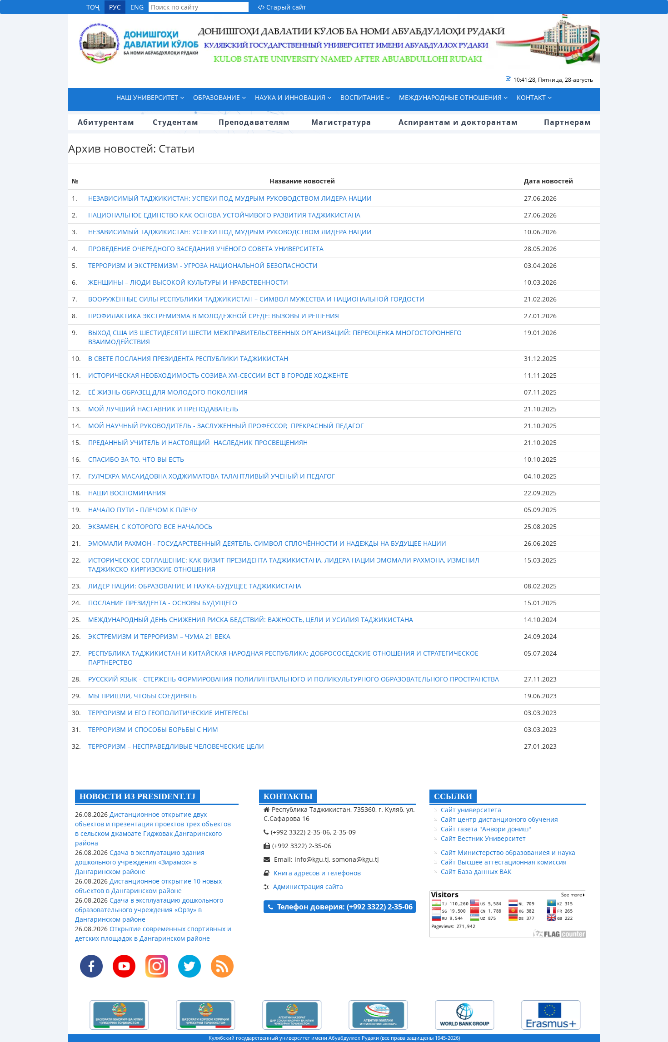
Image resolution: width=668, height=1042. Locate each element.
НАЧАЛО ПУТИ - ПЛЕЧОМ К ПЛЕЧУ (142, 509)
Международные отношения (451, 97)
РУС (115, 7)
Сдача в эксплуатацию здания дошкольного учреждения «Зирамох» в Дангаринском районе (139, 862)
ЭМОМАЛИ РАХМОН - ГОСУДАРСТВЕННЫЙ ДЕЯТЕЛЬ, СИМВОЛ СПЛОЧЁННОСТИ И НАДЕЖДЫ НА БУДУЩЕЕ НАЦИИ (267, 543)
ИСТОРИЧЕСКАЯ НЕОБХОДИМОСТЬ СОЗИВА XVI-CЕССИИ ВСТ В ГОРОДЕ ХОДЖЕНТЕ (218, 375)
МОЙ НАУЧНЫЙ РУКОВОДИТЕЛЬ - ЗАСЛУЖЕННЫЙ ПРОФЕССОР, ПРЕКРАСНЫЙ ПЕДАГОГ (226, 425)
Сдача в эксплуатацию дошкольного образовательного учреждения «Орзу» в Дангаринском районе (149, 909)
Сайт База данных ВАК (476, 871)
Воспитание (363, 97)
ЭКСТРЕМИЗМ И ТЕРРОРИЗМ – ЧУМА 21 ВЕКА (159, 636)
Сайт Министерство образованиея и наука (508, 852)
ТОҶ (93, 7)
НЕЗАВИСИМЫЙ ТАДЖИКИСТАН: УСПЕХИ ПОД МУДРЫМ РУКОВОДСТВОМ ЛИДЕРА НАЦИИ (230, 198)
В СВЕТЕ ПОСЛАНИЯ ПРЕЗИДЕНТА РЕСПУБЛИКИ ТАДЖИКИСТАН (188, 358)
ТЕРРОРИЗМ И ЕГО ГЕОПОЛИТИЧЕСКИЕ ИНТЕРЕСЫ (168, 712)
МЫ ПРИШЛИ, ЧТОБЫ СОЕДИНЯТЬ (142, 695)
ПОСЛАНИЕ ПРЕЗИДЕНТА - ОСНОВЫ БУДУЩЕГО (162, 602)
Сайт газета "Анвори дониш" (486, 829)
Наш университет (148, 97)
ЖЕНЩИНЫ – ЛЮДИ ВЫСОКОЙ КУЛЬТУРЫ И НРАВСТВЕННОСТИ (188, 282)
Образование (217, 97)
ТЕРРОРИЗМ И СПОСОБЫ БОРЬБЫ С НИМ (153, 729)
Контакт (532, 97)
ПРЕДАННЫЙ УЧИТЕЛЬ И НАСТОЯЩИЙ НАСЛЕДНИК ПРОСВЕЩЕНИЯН (198, 442)
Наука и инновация (291, 97)
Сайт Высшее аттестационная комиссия (504, 862)
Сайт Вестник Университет (483, 838)
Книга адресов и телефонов (317, 873)
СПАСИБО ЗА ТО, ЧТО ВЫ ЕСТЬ (136, 459)
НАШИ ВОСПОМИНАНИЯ (127, 493)
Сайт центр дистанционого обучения (499, 819)
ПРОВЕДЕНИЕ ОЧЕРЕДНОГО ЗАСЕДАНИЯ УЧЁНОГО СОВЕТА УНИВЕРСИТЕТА (206, 248)
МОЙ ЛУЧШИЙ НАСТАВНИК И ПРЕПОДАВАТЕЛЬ (163, 409)
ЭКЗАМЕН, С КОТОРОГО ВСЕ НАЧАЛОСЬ (150, 526)
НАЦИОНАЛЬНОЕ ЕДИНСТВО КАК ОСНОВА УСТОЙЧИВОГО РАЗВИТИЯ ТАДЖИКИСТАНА (224, 215)
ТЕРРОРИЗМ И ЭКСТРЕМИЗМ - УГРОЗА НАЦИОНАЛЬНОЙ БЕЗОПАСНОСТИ (203, 265)
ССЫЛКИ (453, 796)
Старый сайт (285, 7)
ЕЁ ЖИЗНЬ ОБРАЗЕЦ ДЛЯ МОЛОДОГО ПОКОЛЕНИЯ (168, 392)
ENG (137, 7)
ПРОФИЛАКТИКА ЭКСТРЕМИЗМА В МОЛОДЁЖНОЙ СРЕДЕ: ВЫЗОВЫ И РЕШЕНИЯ (213, 315)
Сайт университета (471, 809)
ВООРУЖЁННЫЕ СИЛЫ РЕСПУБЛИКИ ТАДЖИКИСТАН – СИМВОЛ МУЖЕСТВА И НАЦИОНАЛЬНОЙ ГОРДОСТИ (256, 299)
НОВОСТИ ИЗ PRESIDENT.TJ (137, 796)
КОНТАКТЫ (288, 796)
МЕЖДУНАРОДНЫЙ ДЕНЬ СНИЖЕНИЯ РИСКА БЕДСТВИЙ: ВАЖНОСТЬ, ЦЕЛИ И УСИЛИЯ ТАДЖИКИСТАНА (250, 619)
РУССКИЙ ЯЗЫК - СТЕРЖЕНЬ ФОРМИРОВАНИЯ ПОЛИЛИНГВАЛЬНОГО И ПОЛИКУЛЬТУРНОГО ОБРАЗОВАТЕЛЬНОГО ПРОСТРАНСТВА (293, 679)
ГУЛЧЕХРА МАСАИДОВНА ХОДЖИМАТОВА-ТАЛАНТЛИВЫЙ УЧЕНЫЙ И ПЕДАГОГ (211, 476)
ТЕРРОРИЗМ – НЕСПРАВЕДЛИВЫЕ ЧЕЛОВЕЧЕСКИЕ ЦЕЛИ (176, 746)
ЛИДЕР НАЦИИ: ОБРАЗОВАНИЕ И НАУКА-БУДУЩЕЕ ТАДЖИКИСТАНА (194, 586)
